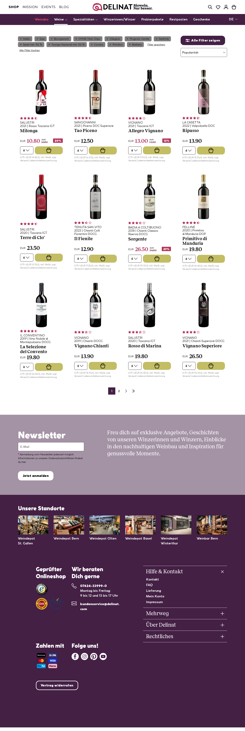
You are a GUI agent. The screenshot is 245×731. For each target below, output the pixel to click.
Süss (41, 38)
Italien (26, 38)
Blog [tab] (64, 7)
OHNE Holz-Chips (89, 38)
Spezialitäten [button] (84, 19)
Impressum (154, 602)
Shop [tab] (14, 7)
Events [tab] (48, 7)
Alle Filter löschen (29, 50)
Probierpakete (152, 19)
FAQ (149, 585)
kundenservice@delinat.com (99, 606)
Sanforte (164, 38)
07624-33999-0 (93, 586)
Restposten (178, 19)
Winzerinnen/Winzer (119, 19)
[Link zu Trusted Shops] (42, 589)
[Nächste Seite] (126, 391)
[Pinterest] (93, 656)
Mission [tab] (30, 7)
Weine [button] (59, 19)
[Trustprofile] (50, 604)
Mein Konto (155, 596)
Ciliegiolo (115, 38)
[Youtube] (103, 656)
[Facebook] (75, 656)
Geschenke (201, 19)
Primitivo (117, 44)
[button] (210, 7)
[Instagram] (84, 656)
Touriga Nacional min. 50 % (68, 44)
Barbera (137, 44)
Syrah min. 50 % (32, 44)
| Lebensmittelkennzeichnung (43, 160)
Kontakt (152, 579)
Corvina (98, 44)
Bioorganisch (61, 38)
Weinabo (41, 19)
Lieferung (153, 591)
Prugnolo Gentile (139, 38)
